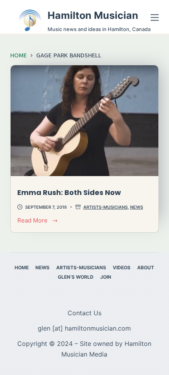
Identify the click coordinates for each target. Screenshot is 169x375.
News (136, 207)
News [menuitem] (42, 267)
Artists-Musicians (105, 207)
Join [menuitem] (105, 277)
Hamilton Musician (93, 15)
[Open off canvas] (155, 17)
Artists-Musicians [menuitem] (81, 267)
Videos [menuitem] (121, 267)
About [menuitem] (145, 267)
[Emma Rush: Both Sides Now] (84, 120)
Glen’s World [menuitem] (76, 277)
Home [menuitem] (22, 267)
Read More (35, 221)
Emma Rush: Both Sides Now (69, 192)
